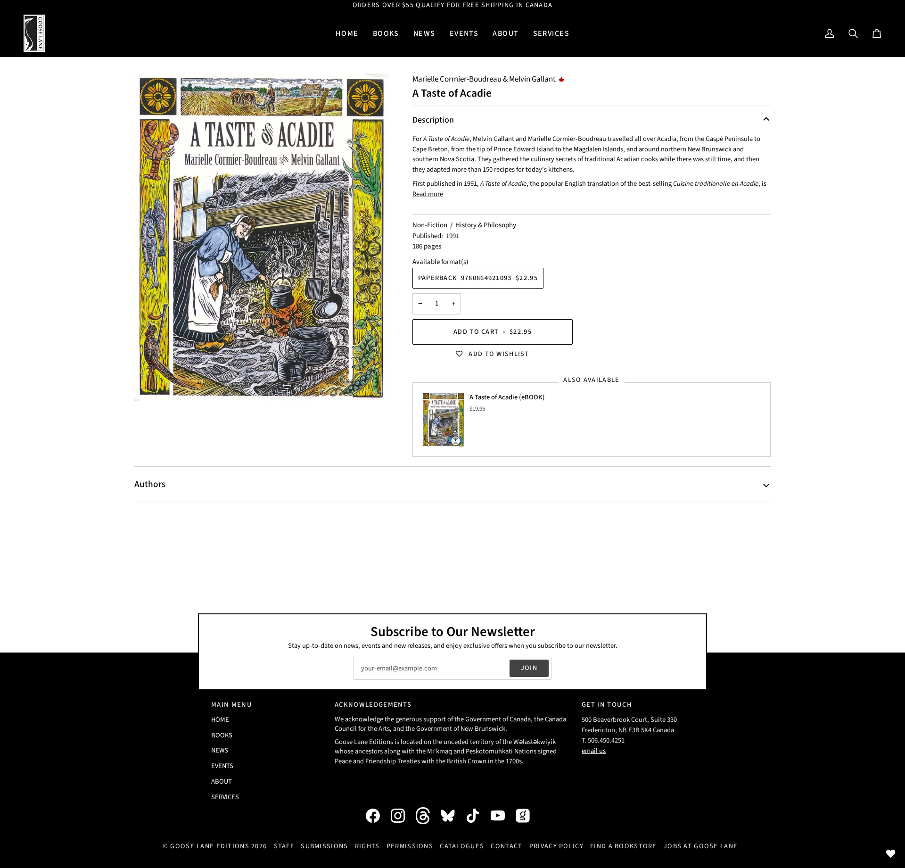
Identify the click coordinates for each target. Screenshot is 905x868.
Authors (149, 484)
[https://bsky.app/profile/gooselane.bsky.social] (452, 816)
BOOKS (221, 735)
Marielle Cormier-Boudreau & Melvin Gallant (484, 79)
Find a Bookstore (623, 846)
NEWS (219, 750)
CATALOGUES (462, 846)
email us (594, 751)
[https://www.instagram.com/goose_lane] (402, 816)
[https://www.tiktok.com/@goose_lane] (477, 816)
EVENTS (222, 766)
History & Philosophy (485, 225)
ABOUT (221, 781)
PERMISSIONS (410, 846)
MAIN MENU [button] (231, 705)
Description (433, 120)
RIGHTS (367, 846)
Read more (427, 194)
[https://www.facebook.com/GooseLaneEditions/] (377, 816)
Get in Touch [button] (607, 705)
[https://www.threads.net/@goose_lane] (427, 815)
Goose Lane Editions (209, 846)
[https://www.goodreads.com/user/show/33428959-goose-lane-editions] (527, 816)
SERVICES (225, 797)
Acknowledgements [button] (373, 705)
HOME (220, 720)
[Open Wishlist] (890, 853)
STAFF (284, 846)
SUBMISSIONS (324, 846)
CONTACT (506, 846)
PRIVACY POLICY (556, 846)
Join (529, 668)
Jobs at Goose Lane (701, 846)
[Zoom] (261, 237)
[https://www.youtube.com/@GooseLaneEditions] (502, 816)
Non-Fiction (429, 225)
